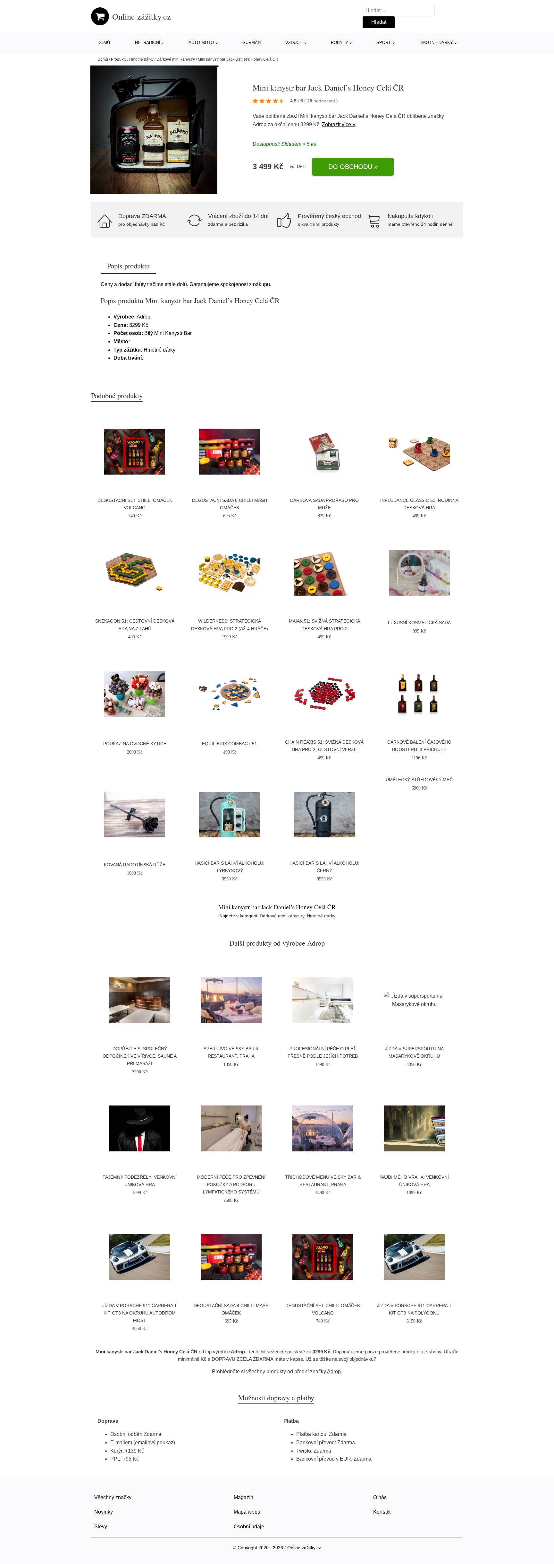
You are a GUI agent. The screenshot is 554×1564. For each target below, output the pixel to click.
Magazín (243, 1497)
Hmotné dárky (436, 42)
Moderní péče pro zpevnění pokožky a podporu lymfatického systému (231, 1184)
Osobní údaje (249, 1526)
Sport (383, 42)
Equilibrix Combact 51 (229, 743)
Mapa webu (247, 1512)
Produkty (118, 59)
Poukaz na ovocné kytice (134, 743)
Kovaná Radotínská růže (134, 864)
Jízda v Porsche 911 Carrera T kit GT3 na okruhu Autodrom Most (139, 1313)
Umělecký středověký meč (419, 779)
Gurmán (251, 42)
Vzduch (293, 42)
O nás (380, 1497)
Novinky (103, 1512)
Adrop (259, 124)
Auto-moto (201, 42)
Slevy (100, 1526)
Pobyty (339, 42)
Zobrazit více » (338, 124)
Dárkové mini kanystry (175, 59)
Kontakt (381, 1512)
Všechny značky (112, 1497)
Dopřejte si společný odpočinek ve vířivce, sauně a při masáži (140, 1056)
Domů (103, 42)
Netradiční (147, 42)
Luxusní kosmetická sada (419, 622)
